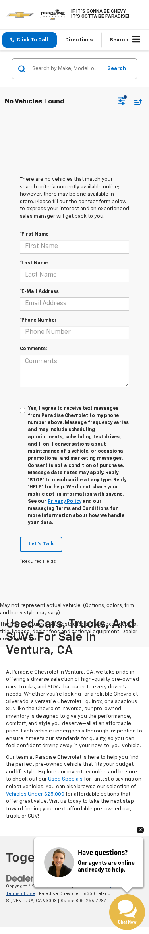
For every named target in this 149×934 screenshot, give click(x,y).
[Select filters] (122, 102)
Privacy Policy (64, 501)
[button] (29, 40)
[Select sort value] (136, 102)
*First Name (34, 234)
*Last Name (34, 263)
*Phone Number (38, 320)
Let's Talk (41, 543)
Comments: (33, 349)
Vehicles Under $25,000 (35, 794)
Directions (79, 40)
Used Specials (65, 779)
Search (116, 68)
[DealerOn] (26, 878)
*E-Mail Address (39, 291)
